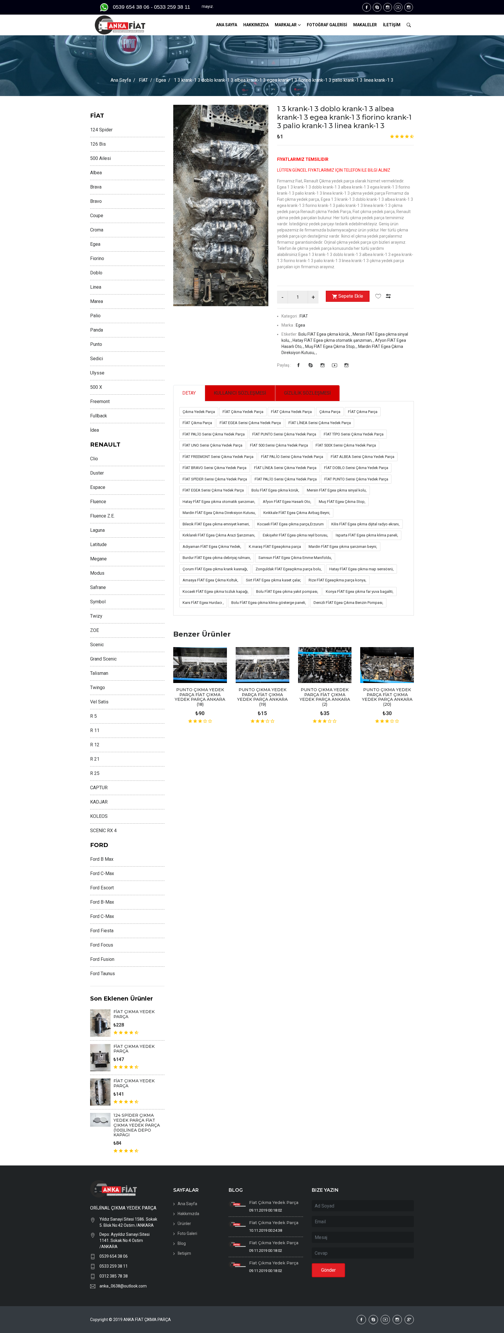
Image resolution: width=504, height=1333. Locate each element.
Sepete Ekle (350, 296)
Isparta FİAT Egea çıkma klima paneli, (367, 535)
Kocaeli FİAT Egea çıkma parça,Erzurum (290, 524)
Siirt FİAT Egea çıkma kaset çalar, (273, 580)
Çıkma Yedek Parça (199, 412)
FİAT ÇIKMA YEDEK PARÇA (134, 1014)
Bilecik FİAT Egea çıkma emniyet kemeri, (216, 524)
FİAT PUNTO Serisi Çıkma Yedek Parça (284, 434)
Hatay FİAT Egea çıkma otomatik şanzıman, (219, 501)
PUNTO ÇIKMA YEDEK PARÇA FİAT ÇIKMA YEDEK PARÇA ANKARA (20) (387, 697)
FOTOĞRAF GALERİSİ (327, 24)
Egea (161, 80)
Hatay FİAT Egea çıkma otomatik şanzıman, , (334, 340)
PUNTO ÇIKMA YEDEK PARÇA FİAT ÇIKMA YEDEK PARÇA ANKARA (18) (200, 697)
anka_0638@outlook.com (123, 1286)
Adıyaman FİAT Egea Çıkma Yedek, (212, 546)
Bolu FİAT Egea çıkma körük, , (325, 334)
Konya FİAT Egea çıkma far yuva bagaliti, (359, 591)
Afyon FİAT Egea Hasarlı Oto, (287, 501)
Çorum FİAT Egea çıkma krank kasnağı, (215, 569)
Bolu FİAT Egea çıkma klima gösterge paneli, (268, 602)
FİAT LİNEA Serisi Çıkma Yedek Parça (319, 423)
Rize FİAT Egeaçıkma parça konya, (337, 580)
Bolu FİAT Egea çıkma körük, (275, 490)
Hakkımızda (188, 1213)
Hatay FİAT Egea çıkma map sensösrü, (361, 569)
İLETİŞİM (391, 24)
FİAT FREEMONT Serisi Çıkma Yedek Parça (218, 456)
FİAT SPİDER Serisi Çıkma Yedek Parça (215, 479)
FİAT (143, 80)
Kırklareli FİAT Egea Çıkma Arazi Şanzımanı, (219, 535)
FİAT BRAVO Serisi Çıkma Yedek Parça (214, 468)
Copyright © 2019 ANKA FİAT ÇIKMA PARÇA (130, 1319)
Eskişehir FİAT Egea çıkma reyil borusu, (295, 535)
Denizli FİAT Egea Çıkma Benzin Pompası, (348, 602)
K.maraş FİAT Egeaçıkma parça (275, 546)
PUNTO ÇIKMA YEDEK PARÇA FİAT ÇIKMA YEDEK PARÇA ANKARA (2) (325, 697)
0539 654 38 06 (113, 1256)
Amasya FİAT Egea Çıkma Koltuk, (210, 580)
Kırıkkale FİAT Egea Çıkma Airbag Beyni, (296, 512)
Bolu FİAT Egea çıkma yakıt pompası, (287, 591)
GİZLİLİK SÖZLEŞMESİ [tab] (307, 393)
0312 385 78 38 (113, 1276)
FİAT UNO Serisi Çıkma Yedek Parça (212, 445)
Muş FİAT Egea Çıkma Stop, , (331, 346)
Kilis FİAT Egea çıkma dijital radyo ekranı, (365, 524)
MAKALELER (365, 24)
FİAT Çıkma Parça (362, 412)
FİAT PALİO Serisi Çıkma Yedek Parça (214, 434)
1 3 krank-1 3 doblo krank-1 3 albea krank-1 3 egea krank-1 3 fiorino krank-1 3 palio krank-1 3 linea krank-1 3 (344, 117)
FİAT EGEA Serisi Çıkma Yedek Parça (250, 423)
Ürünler (184, 1223)
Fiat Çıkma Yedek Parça (273, 1202)
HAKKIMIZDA (256, 24)
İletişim (184, 1253)
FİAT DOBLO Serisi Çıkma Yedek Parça (356, 468)
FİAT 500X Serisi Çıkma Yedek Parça (346, 445)
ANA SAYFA (226, 24)
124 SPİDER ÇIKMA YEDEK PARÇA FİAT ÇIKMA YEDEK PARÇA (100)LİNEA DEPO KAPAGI (136, 1125)
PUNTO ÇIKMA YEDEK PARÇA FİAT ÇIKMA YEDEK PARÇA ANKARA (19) (262, 697)
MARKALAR (286, 24)
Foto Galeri (187, 1233)
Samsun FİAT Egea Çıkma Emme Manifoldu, (295, 557)
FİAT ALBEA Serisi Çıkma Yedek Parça (362, 456)
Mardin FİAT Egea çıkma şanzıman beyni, (343, 546)
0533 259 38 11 (113, 1266)
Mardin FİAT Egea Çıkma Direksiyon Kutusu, (219, 512)
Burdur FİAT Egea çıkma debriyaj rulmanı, (217, 557)
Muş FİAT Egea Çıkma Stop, (342, 501)
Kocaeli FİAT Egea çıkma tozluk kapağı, (216, 591)
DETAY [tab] (189, 393)
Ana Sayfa (121, 80)
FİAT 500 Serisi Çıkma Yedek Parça (279, 445)
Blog (182, 1243)
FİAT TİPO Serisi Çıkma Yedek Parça (354, 434)
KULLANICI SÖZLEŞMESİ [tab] (240, 393)
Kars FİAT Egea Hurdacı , (203, 602)
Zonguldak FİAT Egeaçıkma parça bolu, (289, 569)
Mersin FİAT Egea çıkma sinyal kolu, (337, 490)
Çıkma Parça (329, 412)
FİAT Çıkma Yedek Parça (243, 412)
